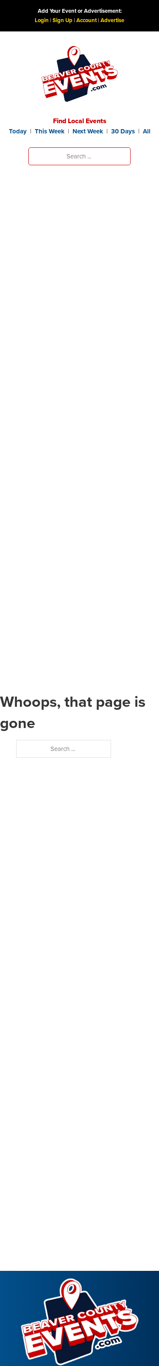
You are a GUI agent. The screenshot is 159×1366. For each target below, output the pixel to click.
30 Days (123, 131)
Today (18, 131)
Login (42, 20)
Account (86, 20)
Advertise (112, 20)
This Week (49, 131)
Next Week (88, 131)
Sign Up (63, 20)
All (147, 131)
